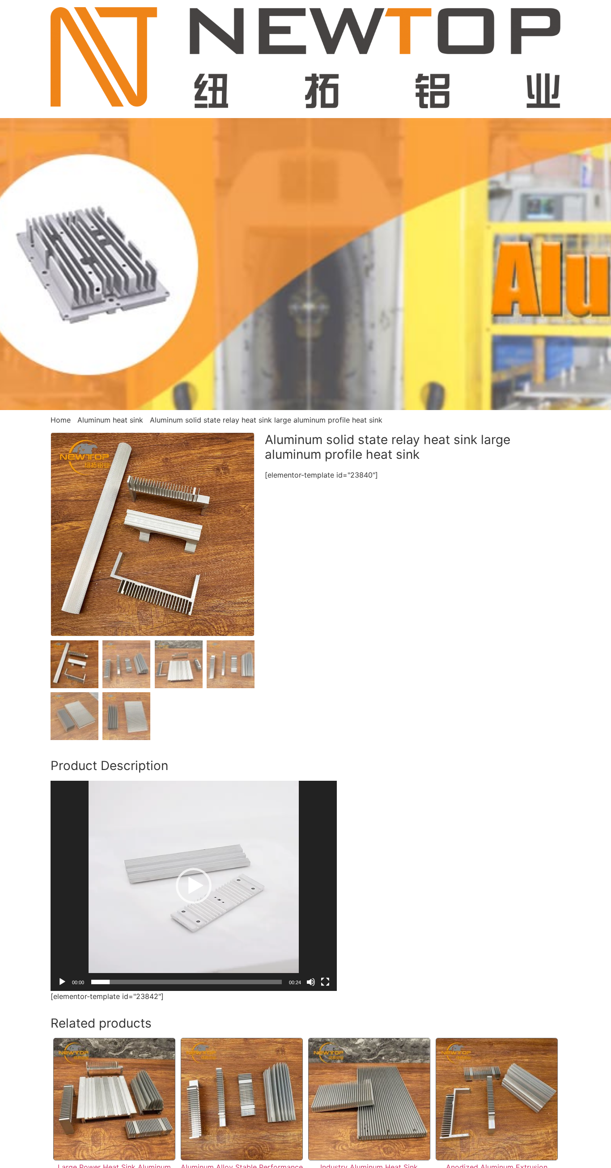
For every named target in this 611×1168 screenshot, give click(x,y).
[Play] (62, 982)
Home (61, 419)
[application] (194, 886)
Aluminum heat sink (110, 419)
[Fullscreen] (325, 982)
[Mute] (310, 982)
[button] (194, 886)
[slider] (186, 982)
